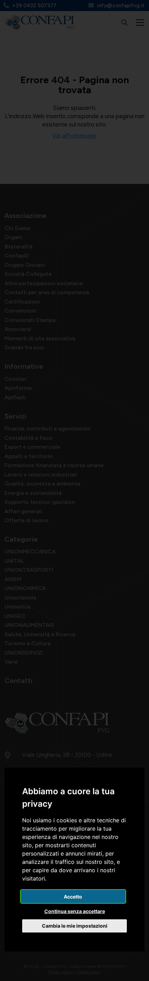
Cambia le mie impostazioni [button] (74, 926)
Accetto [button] (73, 897)
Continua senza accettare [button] (74, 911)
